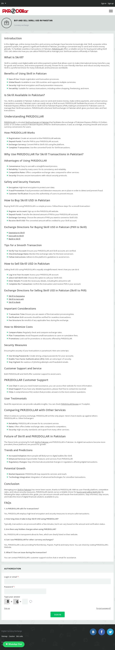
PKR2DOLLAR (57, 49)
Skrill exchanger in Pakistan (37, 122)
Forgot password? (103, 608)
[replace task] (30, 601)
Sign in (103, 3)
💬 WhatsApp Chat (14, 644)
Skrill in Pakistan (42, 442)
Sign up (111, 3)
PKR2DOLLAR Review (70, 404)
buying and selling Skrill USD (89, 492)
